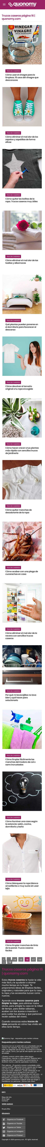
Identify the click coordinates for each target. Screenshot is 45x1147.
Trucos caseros (13, 71)
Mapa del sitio (7, 1097)
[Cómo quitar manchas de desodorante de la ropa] (22, 479)
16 (27, 959)
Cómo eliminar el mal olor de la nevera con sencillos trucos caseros (21, 636)
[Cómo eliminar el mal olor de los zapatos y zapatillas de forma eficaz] (22, 106)
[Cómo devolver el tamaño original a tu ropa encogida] (22, 356)
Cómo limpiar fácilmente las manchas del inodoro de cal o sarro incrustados (20, 762)
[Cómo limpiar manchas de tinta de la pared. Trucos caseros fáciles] (22, 915)
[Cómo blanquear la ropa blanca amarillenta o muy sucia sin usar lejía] (22, 853)
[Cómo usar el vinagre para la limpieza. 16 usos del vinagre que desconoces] (22, 44)
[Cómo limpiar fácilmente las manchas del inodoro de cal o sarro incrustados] (22, 729)
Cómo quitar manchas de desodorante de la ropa (18, 511)
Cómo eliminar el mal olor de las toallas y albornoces (21, 262)
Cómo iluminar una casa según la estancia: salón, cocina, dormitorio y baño (21, 824)
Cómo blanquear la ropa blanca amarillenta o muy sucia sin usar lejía (22, 886)
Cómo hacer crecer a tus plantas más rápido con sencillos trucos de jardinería (22, 450)
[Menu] (4, 4)
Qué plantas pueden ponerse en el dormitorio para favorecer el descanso (21, 327)
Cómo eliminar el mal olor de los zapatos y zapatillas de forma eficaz (21, 139)
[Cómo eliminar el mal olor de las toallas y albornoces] (22, 230)
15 (21, 959)
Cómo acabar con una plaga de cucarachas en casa (21, 573)
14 (14, 959)
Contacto (5, 1101)
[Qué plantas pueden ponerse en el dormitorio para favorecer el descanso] (22, 294)
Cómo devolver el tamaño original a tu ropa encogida (19, 387)
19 (9, 962)
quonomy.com (19, 1139)
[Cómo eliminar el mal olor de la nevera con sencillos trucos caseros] (22, 603)
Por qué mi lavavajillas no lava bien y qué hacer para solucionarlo (20, 698)
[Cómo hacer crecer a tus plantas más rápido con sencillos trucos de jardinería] (22, 418)
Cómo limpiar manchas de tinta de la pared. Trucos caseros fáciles (21, 948)
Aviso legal (5, 1099)
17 (33, 959)
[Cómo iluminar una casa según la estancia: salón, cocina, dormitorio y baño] (22, 791)
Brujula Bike (6, 1109)
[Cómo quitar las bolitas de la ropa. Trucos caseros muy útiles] (22, 168)
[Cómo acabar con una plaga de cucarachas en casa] (22, 541)
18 (39, 959)
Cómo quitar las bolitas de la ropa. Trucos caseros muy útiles (21, 200)
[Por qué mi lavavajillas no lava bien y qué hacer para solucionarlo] (22, 665)
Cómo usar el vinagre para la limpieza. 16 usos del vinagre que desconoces (21, 77)
